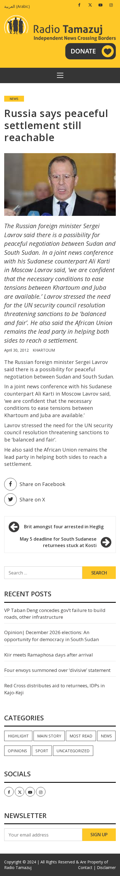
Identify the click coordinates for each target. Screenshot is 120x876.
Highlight (18, 736)
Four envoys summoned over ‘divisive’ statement (57, 670)
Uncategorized (73, 750)
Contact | (87, 867)
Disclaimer (106, 867)
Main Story (49, 736)
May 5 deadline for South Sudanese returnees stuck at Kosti (58, 542)
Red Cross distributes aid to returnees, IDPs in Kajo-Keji (54, 688)
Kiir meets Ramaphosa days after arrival (48, 654)
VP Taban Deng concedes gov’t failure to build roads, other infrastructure (54, 613)
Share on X (32, 499)
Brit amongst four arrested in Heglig (64, 527)
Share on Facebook (42, 484)
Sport (41, 750)
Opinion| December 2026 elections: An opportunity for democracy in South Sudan (51, 635)
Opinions (17, 750)
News (14, 99)
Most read (80, 736)
